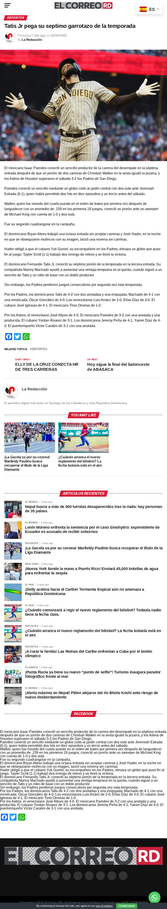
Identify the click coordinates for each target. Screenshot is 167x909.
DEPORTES (39, 349)
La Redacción (32, 39)
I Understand (127, 905)
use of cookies (104, 905)
